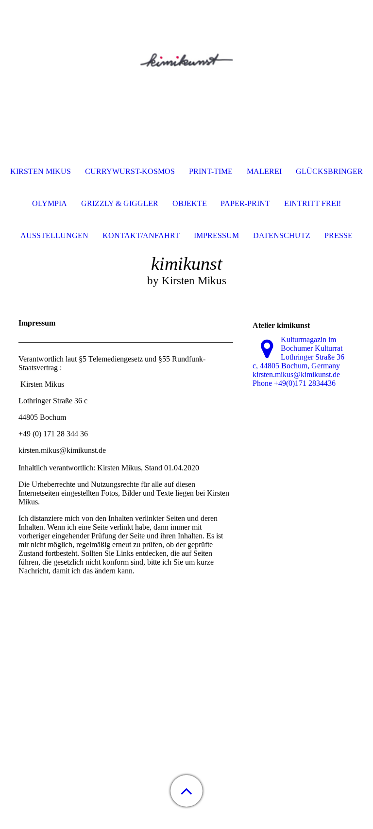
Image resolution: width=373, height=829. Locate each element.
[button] (186, 791)
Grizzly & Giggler (119, 203)
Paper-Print (245, 203)
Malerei (264, 171)
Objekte (189, 203)
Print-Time (211, 171)
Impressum (216, 235)
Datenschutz (281, 235)
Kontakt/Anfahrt (141, 235)
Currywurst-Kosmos (130, 171)
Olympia (49, 203)
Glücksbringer (329, 171)
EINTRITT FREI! (312, 203)
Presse (338, 235)
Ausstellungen (54, 235)
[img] (186, 61)
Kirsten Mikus (40, 171)
